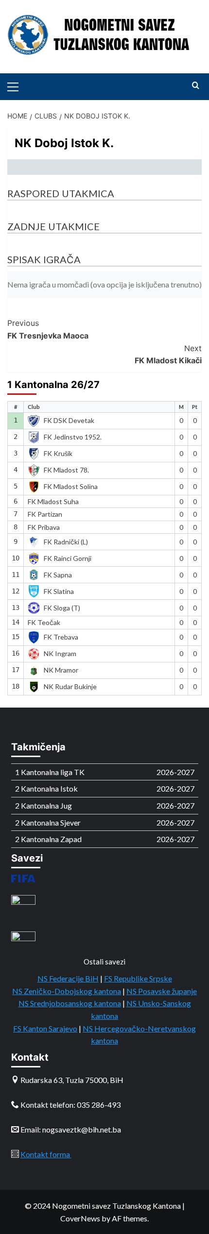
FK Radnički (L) (66, 542)
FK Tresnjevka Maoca (47, 329)
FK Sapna (58, 575)
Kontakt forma (45, 1154)
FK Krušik (58, 453)
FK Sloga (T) (62, 608)
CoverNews (80, 1218)
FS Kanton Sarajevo (45, 1028)
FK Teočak (44, 622)
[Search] (196, 85)
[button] (17, 85)
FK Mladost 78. (66, 470)
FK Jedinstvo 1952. (73, 437)
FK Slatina (59, 591)
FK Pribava (44, 527)
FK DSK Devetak (69, 420)
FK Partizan (45, 514)
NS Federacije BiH (68, 978)
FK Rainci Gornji (67, 558)
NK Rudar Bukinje (70, 686)
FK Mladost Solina (71, 486)
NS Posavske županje (161, 991)
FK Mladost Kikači (168, 354)
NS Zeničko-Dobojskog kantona (66, 991)
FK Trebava (61, 637)
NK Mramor (61, 670)
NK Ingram (60, 653)
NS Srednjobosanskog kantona (69, 1003)
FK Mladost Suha (53, 501)
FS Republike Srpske (138, 978)
